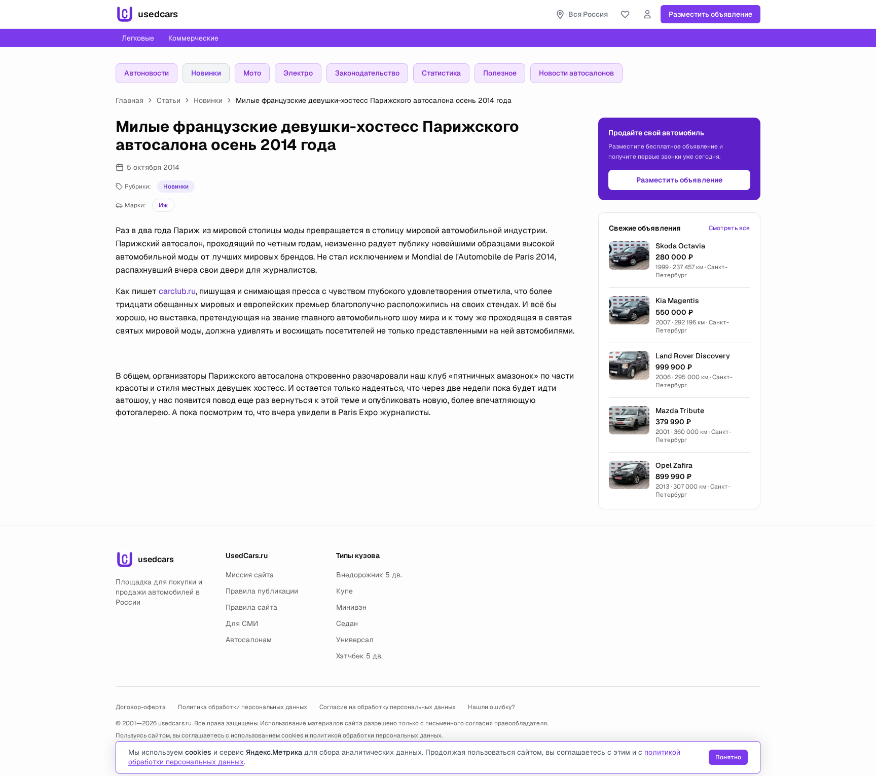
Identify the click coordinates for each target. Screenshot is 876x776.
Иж (163, 205)
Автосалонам (249, 639)
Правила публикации (262, 591)
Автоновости (146, 73)
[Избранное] (625, 14)
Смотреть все (729, 228)
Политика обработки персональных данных (242, 707)
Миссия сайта (250, 574)
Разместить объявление (710, 14)
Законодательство (367, 73)
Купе (344, 591)
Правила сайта (251, 607)
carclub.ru (177, 291)
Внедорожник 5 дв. (369, 574)
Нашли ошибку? (491, 707)
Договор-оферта (141, 707)
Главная (129, 100)
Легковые (138, 38)
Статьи (168, 100)
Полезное (500, 73)
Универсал (355, 639)
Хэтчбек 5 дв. (359, 655)
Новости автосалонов (576, 73)
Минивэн (351, 607)
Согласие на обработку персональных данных (387, 707)
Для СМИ (242, 623)
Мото (252, 73)
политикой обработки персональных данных (376, 735)
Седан (347, 623)
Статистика (441, 73)
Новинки (206, 73)
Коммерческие (193, 38)
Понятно (728, 757)
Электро (298, 73)
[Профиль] (647, 14)
